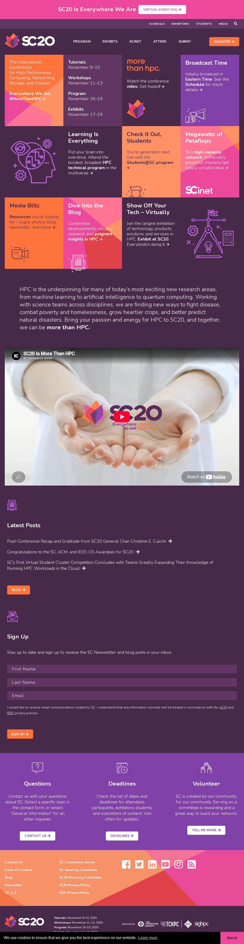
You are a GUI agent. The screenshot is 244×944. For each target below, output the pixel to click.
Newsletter (13, 885)
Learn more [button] (148, 938)
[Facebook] (126, 866)
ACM (223, 707)
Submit (184, 41)
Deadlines (120, 836)
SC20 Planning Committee (80, 877)
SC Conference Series (77, 862)
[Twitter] (139, 866)
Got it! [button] (232, 938)
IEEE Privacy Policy (74, 892)
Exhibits (109, 41)
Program (82, 41)
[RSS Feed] (192, 866)
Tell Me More (204, 830)
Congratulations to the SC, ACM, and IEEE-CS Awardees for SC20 (70, 552)
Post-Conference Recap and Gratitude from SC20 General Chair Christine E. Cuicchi (86, 541)
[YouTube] (165, 866)
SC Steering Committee (78, 870)
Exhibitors (180, 24)
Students (204, 24)
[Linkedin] (152, 866)
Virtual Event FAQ (160, 9)
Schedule (157, 24)
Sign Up (17, 734)
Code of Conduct (18, 870)
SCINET (135, 41)
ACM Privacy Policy (74, 885)
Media (223, 24)
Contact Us (35, 836)
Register (222, 41)
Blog (16, 590)
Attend (160, 41)
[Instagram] (178, 866)
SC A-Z (10, 892)
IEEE (10, 713)
